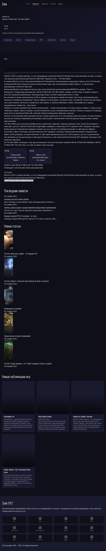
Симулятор (52, 40)
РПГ (41, 40)
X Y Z (28, 4)
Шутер (63, 40)
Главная (4, 33)
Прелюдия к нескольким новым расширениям (23, 168)
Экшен (72, 40)
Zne (4, 3)
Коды (60, 4)
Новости (36, 4)
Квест (18, 40)
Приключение (30, 40)
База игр (45, 4)
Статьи (53, 4)
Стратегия (7, 40)
